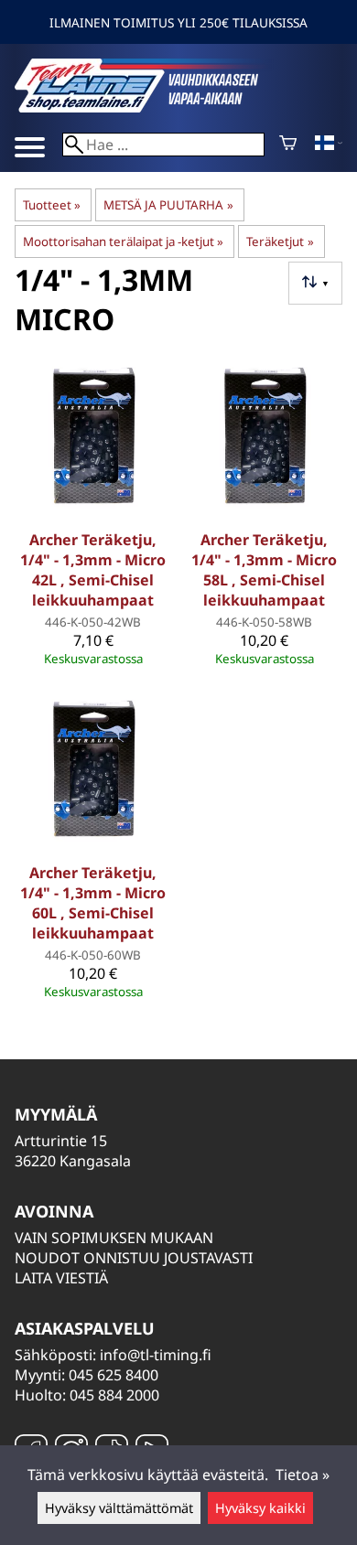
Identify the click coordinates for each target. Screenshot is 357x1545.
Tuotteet (52, 205)
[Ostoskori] (288, 144)
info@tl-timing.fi (155, 1355)
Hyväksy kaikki (260, 1508)
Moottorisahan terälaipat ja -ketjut (123, 241)
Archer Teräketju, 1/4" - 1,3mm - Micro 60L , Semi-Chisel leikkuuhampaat (93, 903)
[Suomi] (328, 144)
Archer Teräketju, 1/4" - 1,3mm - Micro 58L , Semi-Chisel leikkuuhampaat (264, 570)
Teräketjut (279, 241)
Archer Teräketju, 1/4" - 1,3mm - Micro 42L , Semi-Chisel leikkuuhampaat (93, 570)
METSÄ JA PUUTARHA (168, 205)
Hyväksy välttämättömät (119, 1508)
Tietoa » (303, 1475)
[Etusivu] (152, 107)
